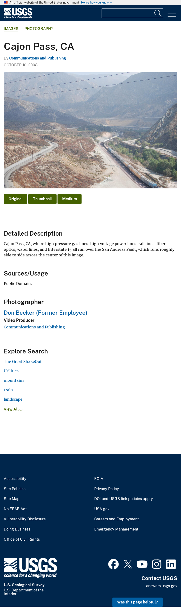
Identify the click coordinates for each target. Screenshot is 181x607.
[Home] (18, 17)
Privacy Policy (106, 489)
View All (12, 409)
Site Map (12, 499)
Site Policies (14, 489)
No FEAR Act (15, 509)
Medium (69, 199)
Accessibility (15, 479)
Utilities (11, 371)
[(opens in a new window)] (113, 563)
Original (15, 199)
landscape (13, 399)
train (8, 389)
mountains (14, 380)
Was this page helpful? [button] (137, 602)
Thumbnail (42, 199)
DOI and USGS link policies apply (123, 499)
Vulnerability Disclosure (25, 519)
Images (11, 28)
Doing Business (17, 529)
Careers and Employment (116, 519)
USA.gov (101, 509)
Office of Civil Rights (22, 539)
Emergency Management (116, 529)
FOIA (98, 479)
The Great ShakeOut (23, 361)
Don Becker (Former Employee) (45, 312)
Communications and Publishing (37, 58)
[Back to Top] (164, 590)
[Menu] (172, 13)
